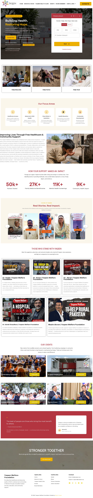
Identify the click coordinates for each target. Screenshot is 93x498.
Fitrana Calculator (55, 481)
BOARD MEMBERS (60, 3)
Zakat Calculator (55, 483)
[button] (71, 3)
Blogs (52, 479)
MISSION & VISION (29, 3)
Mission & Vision (38, 479)
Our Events (46, 344)
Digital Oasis (58, 495)
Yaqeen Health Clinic (39, 481)
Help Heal (76, 90)
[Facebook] (78, 483)
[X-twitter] (75, 483)
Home (35, 477)
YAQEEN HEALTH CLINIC (42, 3)
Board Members (38, 485)
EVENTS (52, 3)
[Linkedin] (81, 483)
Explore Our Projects (25, 37)
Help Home (46, 90)
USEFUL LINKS (70, 3)
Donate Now (10, 37)
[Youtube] (69, 483)
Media (52, 477)
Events (36, 483)
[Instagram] (72, 483)
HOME (21, 3)
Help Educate (16, 90)
